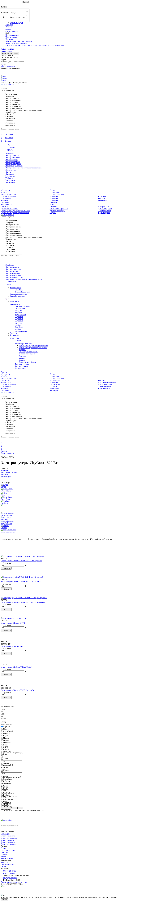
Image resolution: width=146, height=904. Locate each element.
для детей (4, 474)
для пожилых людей (9, 472)
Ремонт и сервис (11, 31)
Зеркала (22, 358)
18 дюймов (54, 196)
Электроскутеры (11, 160)
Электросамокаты (12, 155)
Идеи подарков (104, 213)
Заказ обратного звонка (10, 53)
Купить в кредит (16, 23)
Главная (4, 451)
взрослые (4, 470)
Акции (8, 29)
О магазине (5, 848)
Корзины (53, 207)
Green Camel (5, 499)
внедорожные (6, 524)
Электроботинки (104, 211)
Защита (22, 360)
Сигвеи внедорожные (55, 191)
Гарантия (9, 25)
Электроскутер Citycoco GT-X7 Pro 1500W (17, 690)
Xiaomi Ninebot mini (8, 194)
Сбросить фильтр (16, 808)
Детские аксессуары (57, 211)
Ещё (7, 299)
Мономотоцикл (104, 200)
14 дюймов (54, 200)
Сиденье (53, 213)
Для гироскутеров (105, 209)
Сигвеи (8, 172)
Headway (4, 503)
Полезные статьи (7, 865)
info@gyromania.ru (8, 66)
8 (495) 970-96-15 (7, 51)
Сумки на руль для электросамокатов (15, 211)
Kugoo (3, 487)
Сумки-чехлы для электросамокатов (15, 213)
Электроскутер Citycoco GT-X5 (13, 623)
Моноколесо (10, 176)
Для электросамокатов (9, 209)
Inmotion (101, 198)
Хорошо (4, 899)
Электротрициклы (12, 162)
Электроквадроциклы (13, 166)
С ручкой (53, 202)
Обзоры (4, 867)
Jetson (3, 495)
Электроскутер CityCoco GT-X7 (13, 646)
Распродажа (10, 180)
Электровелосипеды (13, 158)
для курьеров (6, 476)
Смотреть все (103, 207)
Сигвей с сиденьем (57, 194)
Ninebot (52, 204)
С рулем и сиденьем (8, 196)
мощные (4, 528)
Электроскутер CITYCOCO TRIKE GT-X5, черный (21, 581)
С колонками (6, 198)
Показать (5, 808)
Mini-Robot (5, 192)
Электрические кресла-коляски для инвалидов (23, 168)
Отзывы (8, 27)
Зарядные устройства (27, 362)
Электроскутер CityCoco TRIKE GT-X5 (16, 667)
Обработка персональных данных (18, 41)
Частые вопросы (11, 37)
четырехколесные (8, 532)
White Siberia (6, 491)
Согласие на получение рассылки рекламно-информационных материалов (34, 45)
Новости (4, 862)
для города (5, 520)
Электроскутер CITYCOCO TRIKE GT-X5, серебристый (23, 602)
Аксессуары (10, 182)
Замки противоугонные (59, 209)
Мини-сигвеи (6, 190)
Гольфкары (9, 153)
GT (2, 507)
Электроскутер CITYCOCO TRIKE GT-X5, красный (21, 561)
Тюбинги (9, 178)
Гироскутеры (10, 170)
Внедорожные (6, 204)
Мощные (4, 200)
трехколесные (6, 515)
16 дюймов (54, 198)
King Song (102, 196)
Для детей (5, 202)
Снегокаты (9, 174)
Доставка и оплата (8, 850)
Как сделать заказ (12, 35)
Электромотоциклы (13, 164)
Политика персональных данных (18, 43)
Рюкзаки (4, 207)
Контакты (9, 39)
